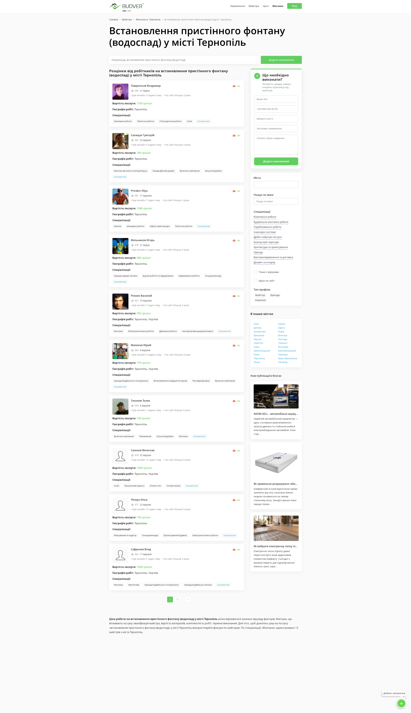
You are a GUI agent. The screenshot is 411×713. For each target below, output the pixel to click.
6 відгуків (145, 405)
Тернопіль (259, 358)
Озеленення (145, 436)
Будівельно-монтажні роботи (271, 221)
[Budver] (127, 5)
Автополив (133, 584)
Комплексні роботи (265, 216)
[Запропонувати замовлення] (239, 86)
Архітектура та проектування (271, 247)
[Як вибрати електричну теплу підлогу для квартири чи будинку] (276, 528)
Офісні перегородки (160, 226)
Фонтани (118, 331)
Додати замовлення (281, 60)
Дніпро (258, 327)
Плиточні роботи (145, 121)
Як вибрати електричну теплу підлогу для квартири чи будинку (295, 546)
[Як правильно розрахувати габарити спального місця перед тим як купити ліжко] (276, 462)
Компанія (260, 300)
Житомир (283, 346)
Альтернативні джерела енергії (197, 331)
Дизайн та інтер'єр (264, 262)
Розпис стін (155, 485)
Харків (281, 323)
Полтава (282, 339)
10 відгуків (146, 300)
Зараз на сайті (266, 280)
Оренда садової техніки (125, 275)
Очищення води (213, 275)
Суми (256, 346)
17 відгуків (146, 195)
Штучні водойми (213, 170)
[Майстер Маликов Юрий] (120, 350)
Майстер (260, 295)
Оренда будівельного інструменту (131, 380)
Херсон (258, 339)
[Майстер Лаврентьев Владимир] (120, 91)
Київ (256, 323)
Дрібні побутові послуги (268, 237)
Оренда (258, 252)
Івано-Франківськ (287, 358)
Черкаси (282, 342)
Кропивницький (287, 350)
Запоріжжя (260, 331)
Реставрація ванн (201, 380)
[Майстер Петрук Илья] (120, 505)
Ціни (266, 6)
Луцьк (257, 362)
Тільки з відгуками (268, 272)
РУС (129, 11)
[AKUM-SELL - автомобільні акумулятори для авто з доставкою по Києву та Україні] (276, 396)
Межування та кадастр (125, 535)
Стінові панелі (173, 485)
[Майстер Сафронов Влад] (120, 554)
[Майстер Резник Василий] (120, 301)
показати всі (203, 121)
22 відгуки (145, 140)
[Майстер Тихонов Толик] (120, 406)
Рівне (257, 354)
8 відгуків (145, 350)
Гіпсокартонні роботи (170, 121)
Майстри (254, 6)
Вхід (294, 6)
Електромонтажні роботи (141, 331)
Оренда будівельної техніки (198, 584)
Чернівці (283, 354)
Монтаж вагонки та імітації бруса (130, 170)
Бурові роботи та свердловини (158, 275)
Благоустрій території (266, 242)
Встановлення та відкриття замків (170, 380)
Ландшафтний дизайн (163, 170)
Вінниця (282, 335)
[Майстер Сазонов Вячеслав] (120, 455)
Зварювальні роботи (189, 275)
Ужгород (282, 362)
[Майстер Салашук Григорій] (120, 140)
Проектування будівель (175, 535)
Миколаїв (259, 335)
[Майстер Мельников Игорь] (120, 245)
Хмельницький (262, 350)
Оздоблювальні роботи (267, 226)
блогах (277, 376)
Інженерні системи (265, 232)
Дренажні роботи (168, 331)
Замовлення (237, 6)
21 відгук (145, 90)
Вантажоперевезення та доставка (273, 257)
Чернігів (258, 342)
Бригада (275, 295)
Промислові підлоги (134, 485)
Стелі (189, 121)
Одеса (281, 327)
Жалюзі (117, 226)
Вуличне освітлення (190, 170)
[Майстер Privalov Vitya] (120, 196)
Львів (281, 331)
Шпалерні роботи (123, 121)
